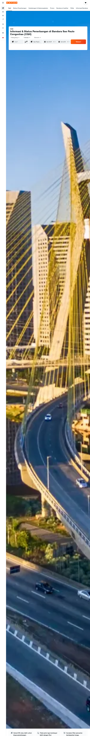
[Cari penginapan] (3, 12)
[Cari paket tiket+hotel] (3, 19)
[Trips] (3, 33)
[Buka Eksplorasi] (3, 24)
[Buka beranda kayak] (11, 3)
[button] (3, 3)
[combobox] (38, 37)
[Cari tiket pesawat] (3, 8)
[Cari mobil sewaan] (3, 15)
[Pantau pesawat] (3, 28)
